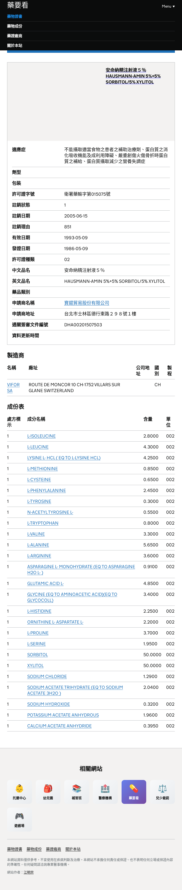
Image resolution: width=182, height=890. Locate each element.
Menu (166, 6)
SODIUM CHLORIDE (47, 676)
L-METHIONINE (42, 468)
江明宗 (29, 872)
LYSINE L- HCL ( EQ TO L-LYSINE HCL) (63, 457)
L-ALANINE (38, 545)
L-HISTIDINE (39, 611)
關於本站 (14, 45)
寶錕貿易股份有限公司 (86, 303)
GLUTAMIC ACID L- (45, 583)
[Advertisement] (59, 101)
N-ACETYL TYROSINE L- (50, 512)
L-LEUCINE (38, 447)
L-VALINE (36, 534)
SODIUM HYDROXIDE (48, 704)
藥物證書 (14, 16)
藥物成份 (14, 26)
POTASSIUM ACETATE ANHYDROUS (63, 715)
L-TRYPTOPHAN (43, 523)
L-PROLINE (38, 633)
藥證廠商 (14, 36)
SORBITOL (37, 654)
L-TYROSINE (39, 501)
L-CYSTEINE (39, 479)
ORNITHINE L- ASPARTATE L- (55, 622)
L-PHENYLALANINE (46, 490)
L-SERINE (36, 643)
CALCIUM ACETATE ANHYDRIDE (59, 726)
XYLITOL (35, 665)
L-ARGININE (39, 555)
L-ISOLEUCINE (41, 436)
